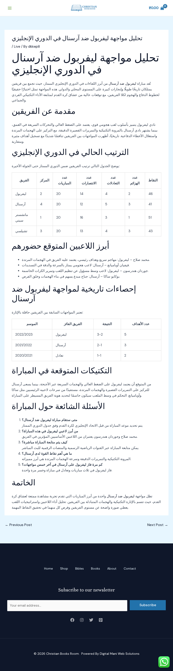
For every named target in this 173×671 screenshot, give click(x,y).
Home (48, 568)
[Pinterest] (101, 620)
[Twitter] (91, 620)
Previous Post (18, 524)
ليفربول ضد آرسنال (122, 83)
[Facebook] (72, 620)
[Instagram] (82, 620)
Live (17, 46)
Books (95, 568)
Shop (64, 568)
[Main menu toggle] (9, 8)
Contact (130, 568)
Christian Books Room (62, 654)
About (111, 568)
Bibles (79, 568)
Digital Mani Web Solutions (119, 654)
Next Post (157, 524)
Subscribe (147, 605)
